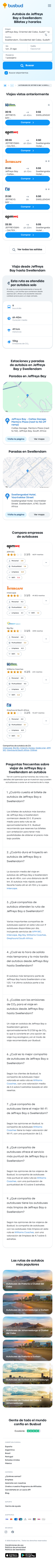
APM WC (11, 552)
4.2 (22, 648)
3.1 (25, 607)
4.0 (22, 730)
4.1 (22, 613)
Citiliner (33, 750)
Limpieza (15, 572)
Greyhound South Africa (18, 710)
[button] (46, 35)
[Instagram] (6, 1532)
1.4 (25, 566)
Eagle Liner (41, 748)
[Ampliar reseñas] (46, 562)
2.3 (18, 695)
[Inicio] (5, 85)
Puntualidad (17, 566)
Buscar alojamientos (18, 73)
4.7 (22, 689)
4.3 (22, 602)
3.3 (25, 643)
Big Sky (10, 628)
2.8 (22, 561)
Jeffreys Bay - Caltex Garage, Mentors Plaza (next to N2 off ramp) (29, 422)
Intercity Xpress (27, 748)
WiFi (13, 577)
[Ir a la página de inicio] (13, 5)
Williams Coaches (15, 669)
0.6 (18, 577)
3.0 (22, 572)
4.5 (22, 678)
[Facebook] (13, 1532)
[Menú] (49, 6)
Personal (15, 561)
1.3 (38, 613)
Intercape (11, 593)
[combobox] (27, 31)
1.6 (18, 654)
